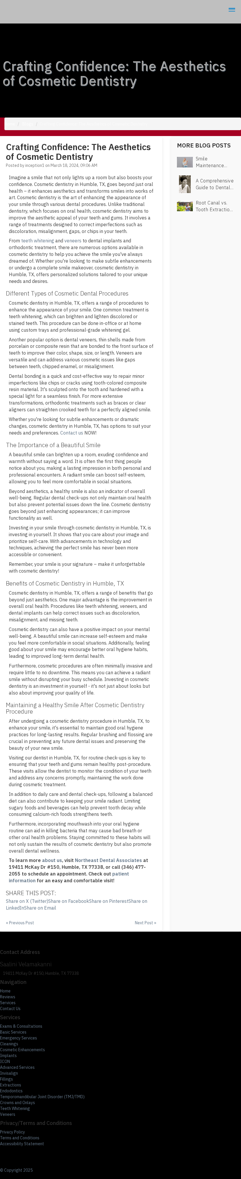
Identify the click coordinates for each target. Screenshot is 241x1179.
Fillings (6, 1079)
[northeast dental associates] (230, 9)
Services (8, 1002)
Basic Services (13, 1032)
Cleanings (9, 1043)
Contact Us (10, 1008)
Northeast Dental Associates (108, 860)
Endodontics (11, 1091)
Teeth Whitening (15, 1108)
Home (9, 124)
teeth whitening (37, 241)
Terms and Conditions (19, 1138)
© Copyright (16, 1170)
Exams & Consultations (21, 1026)
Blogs (27, 124)
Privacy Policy (12, 1132)
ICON (5, 1061)
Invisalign (9, 1073)
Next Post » (145, 922)
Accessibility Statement (22, 1143)
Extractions (10, 1085)
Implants (8, 1055)
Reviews (7, 996)
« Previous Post (20, 922)
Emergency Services (18, 1038)
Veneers (7, 1114)
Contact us (71, 433)
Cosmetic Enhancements (22, 1049)
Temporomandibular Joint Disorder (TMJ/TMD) (42, 1096)
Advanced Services (17, 1067)
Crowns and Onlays (17, 1102)
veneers (72, 241)
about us (52, 860)
